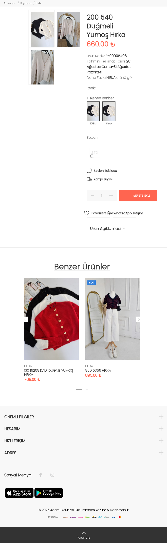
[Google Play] (48, 492)
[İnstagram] (50, 475)
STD (95, 152)
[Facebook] (42, 475)
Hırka (39, 3)
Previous (25, 319)
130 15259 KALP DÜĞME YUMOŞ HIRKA (48, 372)
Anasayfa (10, 3)
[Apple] (19, 492)
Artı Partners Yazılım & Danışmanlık (102, 510)
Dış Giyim (26, 3)
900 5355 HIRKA (98, 370)
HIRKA (111, 77)
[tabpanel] (51, 326)
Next (139, 319)
